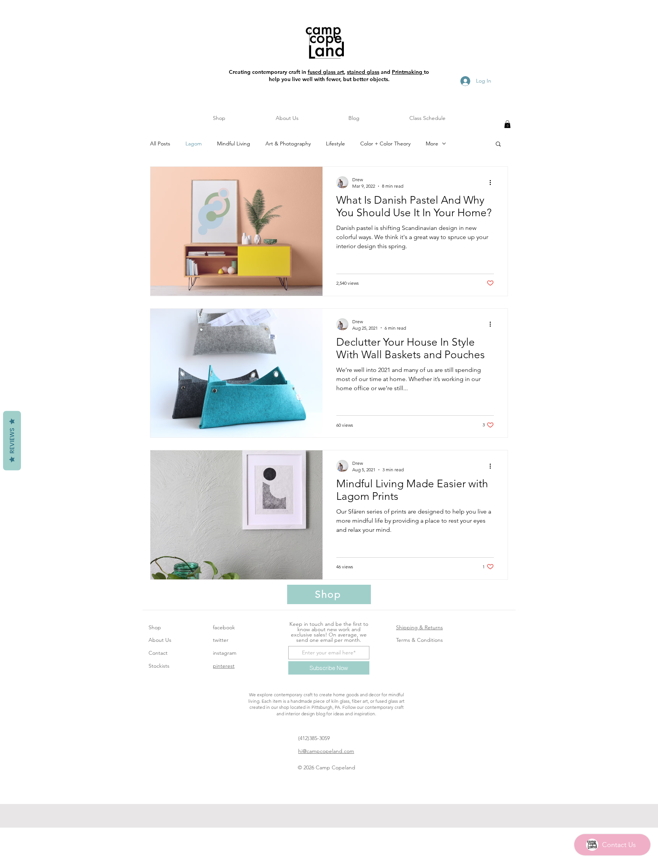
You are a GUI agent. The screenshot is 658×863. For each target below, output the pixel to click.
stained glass (363, 72)
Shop (155, 627)
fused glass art (326, 72)
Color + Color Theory (385, 143)
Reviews (12, 440)
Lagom (193, 143)
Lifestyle (335, 143)
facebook (224, 627)
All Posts (160, 143)
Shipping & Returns (419, 627)
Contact (158, 652)
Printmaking (408, 72)
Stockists (159, 665)
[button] (507, 124)
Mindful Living (233, 143)
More (432, 143)
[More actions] (492, 182)
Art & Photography (288, 143)
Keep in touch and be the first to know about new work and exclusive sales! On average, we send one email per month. (328, 632)
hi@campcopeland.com (326, 751)
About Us (160, 639)
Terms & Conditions (419, 639)
